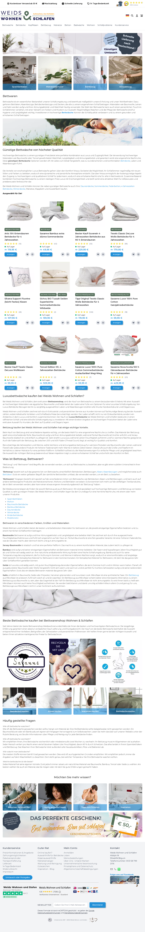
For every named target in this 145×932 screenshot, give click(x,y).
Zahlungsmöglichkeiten (14, 855)
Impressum (8, 872)
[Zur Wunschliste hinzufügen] (27, 254)
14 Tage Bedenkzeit (12, 866)
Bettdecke (21, 25)
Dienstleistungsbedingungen (75, 913)
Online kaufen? (45, 853)
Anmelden (69, 853)
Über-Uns (68, 861)
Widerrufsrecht (10, 869)
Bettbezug (46, 25)
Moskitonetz (12, 518)
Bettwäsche (7, 25)
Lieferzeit (7, 864)
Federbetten (115, 186)
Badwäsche (79, 25)
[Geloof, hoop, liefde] (93, 920)
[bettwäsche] (72, 132)
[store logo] (60, 15)
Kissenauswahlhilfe (47, 858)
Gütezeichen (44, 866)
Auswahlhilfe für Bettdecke (50, 855)
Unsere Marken (82, 861)
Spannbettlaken (14, 499)
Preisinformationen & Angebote (18, 853)
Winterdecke (19, 189)
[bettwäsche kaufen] (72, 602)
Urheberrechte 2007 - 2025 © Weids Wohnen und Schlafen (70, 920)
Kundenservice (122, 25)
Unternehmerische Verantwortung (80, 864)
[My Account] (137, 15)
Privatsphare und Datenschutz (78, 866)
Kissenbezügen (110, 472)
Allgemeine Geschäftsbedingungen (81, 869)
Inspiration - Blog (46, 869)
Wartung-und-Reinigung (50, 864)
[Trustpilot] (20, 891)
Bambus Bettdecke (16, 507)
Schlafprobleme (105, 25)
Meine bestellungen (73, 858)
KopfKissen (33, 25)
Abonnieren (97, 905)
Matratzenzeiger (45, 861)
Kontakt (115, 848)
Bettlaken (7, 474)
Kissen (100, 472)
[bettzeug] (26, 662)
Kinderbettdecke (15, 515)
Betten (68, 25)
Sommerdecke (101, 186)
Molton (10, 502)
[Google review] (55, 890)
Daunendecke (87, 186)
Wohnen (91, 25)
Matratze (58, 25)
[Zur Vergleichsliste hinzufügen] (32, 254)
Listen (67, 855)
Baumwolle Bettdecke (17, 504)
